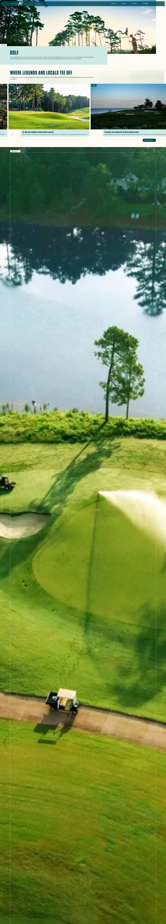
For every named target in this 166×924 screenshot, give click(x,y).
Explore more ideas (148, 140)
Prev (9, 133)
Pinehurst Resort (14, 151)
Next (14, 133)
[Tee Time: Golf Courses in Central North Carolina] (48, 110)
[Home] (16, 3)
